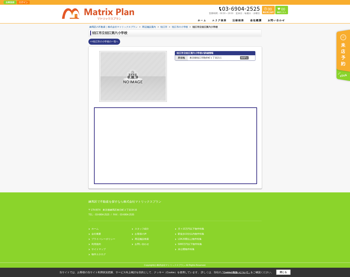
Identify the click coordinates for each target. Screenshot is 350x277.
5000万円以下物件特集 (190, 244)
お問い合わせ (142, 244)
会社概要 (96, 234)
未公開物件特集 (186, 249)
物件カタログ (99, 254)
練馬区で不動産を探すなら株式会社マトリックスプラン (124, 201)
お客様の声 (141, 234)
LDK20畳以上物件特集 (190, 239)
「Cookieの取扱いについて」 (235, 272)
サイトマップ (99, 249)
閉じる (283, 272)
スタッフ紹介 (142, 228)
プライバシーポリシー (103, 239)
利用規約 (96, 244)
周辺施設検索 (142, 239)
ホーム (95, 228)
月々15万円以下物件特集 (191, 228)
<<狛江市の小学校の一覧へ (104, 41)
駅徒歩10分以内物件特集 (191, 234)
